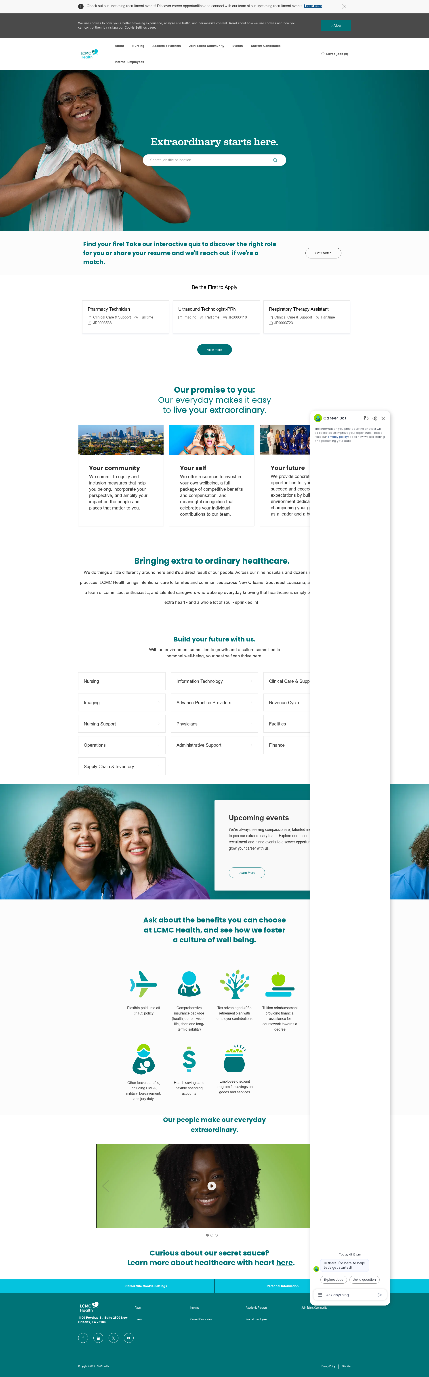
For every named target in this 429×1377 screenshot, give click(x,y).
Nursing (138, 46)
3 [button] (216, 1235)
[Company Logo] (89, 54)
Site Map (346, 1366)
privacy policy (338, 437)
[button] (276, 160)
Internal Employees (129, 62)
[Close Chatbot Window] (383, 418)
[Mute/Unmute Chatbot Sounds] (375, 418)
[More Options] (320, 1294)
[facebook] (83, 1338)
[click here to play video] (212, 1186)
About (119, 46)
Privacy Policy (328, 1366)
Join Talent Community (206, 46)
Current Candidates (266, 46)
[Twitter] (113, 1338)
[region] (350, 856)
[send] (380, 1295)
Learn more (313, 6)
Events (237, 46)
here (284, 1263)
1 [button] (207, 1235)
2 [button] (211, 1235)
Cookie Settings (136, 27)
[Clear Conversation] (366, 418)
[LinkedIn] (98, 1338)
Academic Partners (166, 46)
